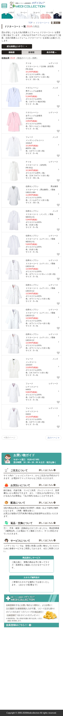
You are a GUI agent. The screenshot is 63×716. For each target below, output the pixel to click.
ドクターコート (43, 23)
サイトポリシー (10, 677)
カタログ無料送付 (31, 577)
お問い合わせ (9, 665)
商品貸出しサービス (31, 558)
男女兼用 (54, 186)
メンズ (55, 88)
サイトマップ (9, 695)
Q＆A (6, 683)
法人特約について (11, 689)
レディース (53, 63)
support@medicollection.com (16, 707)
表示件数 (51, 52)
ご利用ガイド (9, 653)
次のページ (53, 438)
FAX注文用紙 (9, 701)
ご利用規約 (8, 647)
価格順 (12, 52)
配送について (9, 659)
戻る (57, 23)
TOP (30, 23)
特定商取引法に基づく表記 (15, 671)
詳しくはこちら (46, 470)
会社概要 (7, 641)
